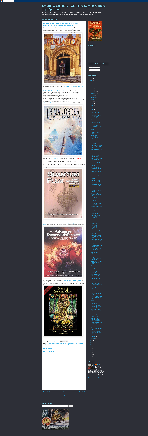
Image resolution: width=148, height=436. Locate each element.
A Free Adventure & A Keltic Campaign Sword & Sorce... (95, 212)
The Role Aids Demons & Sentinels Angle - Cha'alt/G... (96, 142)
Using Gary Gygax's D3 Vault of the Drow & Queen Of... (96, 311)
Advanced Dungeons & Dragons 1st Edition (56, 343)
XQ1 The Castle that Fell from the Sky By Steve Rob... (96, 236)
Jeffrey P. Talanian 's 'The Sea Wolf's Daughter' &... (96, 168)
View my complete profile (94, 377)
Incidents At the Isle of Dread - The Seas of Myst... (96, 289)
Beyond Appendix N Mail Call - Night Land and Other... (96, 297)
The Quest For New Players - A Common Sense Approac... (96, 258)
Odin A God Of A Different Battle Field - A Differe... (96, 262)
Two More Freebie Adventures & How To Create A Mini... (96, 222)
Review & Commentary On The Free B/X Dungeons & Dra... (96, 121)
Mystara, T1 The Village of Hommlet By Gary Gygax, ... (96, 293)
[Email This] (61, 341)
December (93, 91)
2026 (91, 78)
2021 (91, 88)
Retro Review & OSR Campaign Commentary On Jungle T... (95, 217)
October (93, 95)
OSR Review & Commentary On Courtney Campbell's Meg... (96, 131)
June (92, 103)
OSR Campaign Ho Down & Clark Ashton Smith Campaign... (96, 302)
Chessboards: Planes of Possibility (51, 102)
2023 (91, 84)
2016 (91, 346)
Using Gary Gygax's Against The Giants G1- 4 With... (96, 306)
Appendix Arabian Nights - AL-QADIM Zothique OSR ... (96, 324)
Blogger (81, 433)
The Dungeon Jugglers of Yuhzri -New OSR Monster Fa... (96, 271)
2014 (91, 350)
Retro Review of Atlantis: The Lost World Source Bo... (96, 146)
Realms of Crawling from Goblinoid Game (73, 280)
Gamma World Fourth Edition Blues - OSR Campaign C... (96, 203)
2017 (91, 344)
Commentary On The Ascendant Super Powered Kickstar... (96, 319)
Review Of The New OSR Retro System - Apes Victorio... (96, 332)
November (93, 93)
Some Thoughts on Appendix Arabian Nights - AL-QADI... (96, 315)
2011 (91, 356)
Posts (91, 67)
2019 (91, 340)
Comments (92, 69)
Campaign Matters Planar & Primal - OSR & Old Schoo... (96, 164)
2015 (91, 348)
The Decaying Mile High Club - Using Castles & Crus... (96, 208)
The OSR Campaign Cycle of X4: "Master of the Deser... (96, 276)
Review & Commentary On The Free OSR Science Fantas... (96, 173)
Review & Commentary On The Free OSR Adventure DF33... (96, 155)
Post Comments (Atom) (67, 395)
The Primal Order (79, 343)
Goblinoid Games (70, 343)
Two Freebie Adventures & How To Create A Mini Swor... (96, 232)
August (93, 99)
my (63, 86)
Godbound (56, 158)
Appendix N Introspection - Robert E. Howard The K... (96, 241)
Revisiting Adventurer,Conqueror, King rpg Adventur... (96, 245)
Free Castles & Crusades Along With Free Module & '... (96, 159)
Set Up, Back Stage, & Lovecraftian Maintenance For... (96, 249)
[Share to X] (64, 341)
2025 (91, 80)
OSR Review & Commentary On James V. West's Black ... (95, 137)
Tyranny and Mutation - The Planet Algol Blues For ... (96, 328)
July (92, 101)
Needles (99, 364)
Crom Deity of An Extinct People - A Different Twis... (96, 267)
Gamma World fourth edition (51, 32)
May (92, 105)
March (92, 109)
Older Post (82, 392)
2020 (91, 90)
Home (64, 392)
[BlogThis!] (62, 341)
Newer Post (46, 392)
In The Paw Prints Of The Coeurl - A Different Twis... (96, 280)
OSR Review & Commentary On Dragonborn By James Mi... (96, 126)
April (92, 107)
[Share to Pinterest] (67, 341)
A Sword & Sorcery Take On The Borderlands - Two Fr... (96, 199)
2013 (91, 352)
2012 (91, 354)
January (93, 338)
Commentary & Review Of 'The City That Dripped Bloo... (96, 181)
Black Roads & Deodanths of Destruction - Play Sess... (95, 227)
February (93, 336)
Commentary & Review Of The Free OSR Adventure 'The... (96, 177)
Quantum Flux (52, 160)
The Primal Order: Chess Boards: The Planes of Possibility (55, 90)
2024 (91, 82)
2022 (91, 86)
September (93, 97)
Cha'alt (52, 158)
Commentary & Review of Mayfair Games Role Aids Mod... (96, 186)
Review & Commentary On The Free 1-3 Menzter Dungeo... (96, 116)
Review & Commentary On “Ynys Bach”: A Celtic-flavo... (96, 112)
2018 (91, 342)
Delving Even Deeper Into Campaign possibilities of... (96, 284)
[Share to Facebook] (65, 341)
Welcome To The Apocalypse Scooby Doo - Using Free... (96, 194)
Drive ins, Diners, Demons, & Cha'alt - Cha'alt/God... (96, 254)
